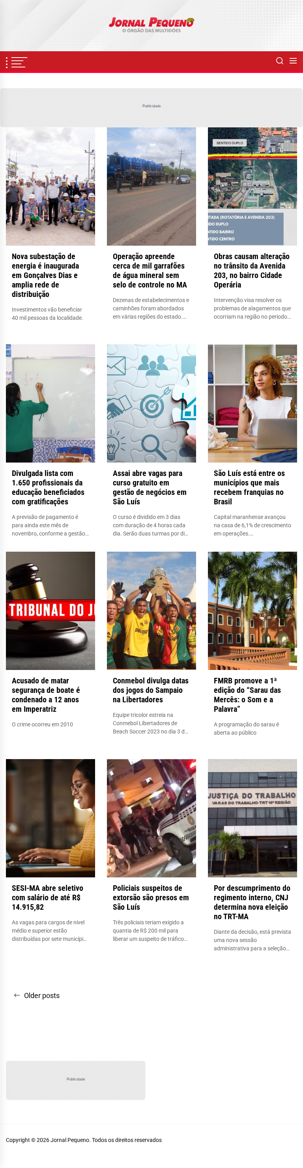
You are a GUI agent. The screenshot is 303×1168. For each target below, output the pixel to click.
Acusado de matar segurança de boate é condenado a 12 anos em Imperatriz (46, 695)
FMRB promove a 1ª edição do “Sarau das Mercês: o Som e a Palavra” (247, 695)
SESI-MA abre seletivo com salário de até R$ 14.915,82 (47, 897)
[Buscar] (279, 61)
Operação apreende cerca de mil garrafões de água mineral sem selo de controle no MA (150, 270)
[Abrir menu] (293, 61)
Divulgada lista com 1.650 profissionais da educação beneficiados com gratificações (48, 487)
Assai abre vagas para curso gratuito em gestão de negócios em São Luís (150, 487)
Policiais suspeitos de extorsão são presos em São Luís (151, 897)
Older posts (42, 995)
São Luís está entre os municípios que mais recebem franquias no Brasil (249, 487)
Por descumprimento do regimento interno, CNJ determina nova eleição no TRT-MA (252, 902)
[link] (151, 25)
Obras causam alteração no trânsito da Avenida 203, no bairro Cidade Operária (252, 270)
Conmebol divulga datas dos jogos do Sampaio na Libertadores (151, 690)
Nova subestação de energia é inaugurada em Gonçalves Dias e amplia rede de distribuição (45, 275)
